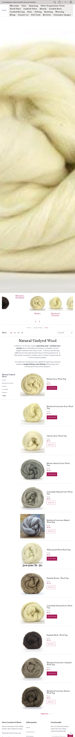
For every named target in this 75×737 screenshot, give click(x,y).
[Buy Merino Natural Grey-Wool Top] (32, 469)
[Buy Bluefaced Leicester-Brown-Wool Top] (32, 697)
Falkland (4, 392)
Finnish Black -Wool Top (57, 635)
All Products (29, 736)
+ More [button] (4, 395)
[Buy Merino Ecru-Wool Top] (32, 384)
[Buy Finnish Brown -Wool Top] (32, 583)
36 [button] (18, 333)
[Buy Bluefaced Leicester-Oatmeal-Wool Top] (32, 668)
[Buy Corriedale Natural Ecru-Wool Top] (32, 611)
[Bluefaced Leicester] (55, 303)
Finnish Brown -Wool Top (58, 578)
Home (29, 328)
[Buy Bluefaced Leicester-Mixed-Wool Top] (32, 526)
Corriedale (5, 389)
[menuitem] (55, 2)
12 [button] (11, 333)
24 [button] (15, 333)
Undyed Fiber (38, 328)
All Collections (30, 732)
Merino (37, 314)
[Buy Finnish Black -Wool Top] (32, 640)
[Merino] (37, 303)
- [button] (64, 2)
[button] (71, 2)
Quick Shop (52, 388)
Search (28, 727)
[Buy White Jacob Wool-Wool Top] (32, 554)
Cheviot (4, 386)
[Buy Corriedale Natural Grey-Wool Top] (32, 498)
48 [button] (22, 333)
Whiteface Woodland (19, 297)
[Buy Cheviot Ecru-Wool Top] (32, 441)
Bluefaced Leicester (55, 315)
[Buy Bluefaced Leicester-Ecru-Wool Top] (32, 412)
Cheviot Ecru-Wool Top (57, 436)
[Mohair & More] (4, 10)
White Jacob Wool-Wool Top (59, 550)
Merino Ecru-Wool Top (56, 379)
